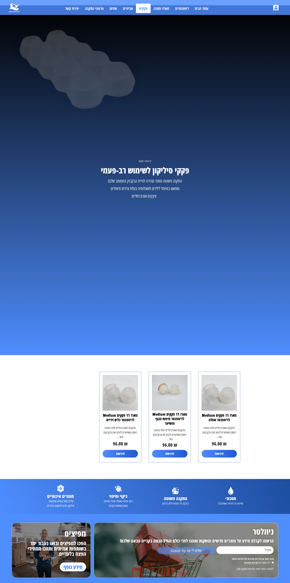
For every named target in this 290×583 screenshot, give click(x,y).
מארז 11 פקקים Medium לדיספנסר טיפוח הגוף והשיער (169, 419)
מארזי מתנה (161, 8)
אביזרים (128, 8)
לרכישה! (219, 454)
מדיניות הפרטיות (251, 562)
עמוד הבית (201, 8)
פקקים (143, 8)
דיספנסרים (182, 8)
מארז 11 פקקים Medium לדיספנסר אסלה (219, 417)
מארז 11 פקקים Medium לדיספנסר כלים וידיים (120, 417)
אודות (113, 8)
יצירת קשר (72, 8)
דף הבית (148, 161)
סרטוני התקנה (94, 8)
